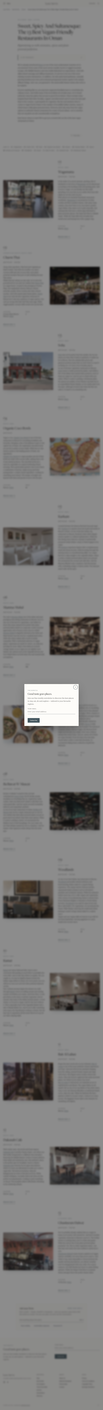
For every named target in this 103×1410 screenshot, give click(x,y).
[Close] (75, 687)
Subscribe (33, 720)
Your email (32, 708)
